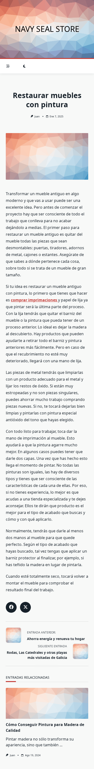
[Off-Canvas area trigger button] (8, 66)
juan (37, 116)
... (61, 745)
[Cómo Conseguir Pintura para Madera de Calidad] (47, 703)
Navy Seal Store (47, 29)
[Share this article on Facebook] (11, 607)
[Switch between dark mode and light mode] (24, 66)
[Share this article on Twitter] (25, 607)
